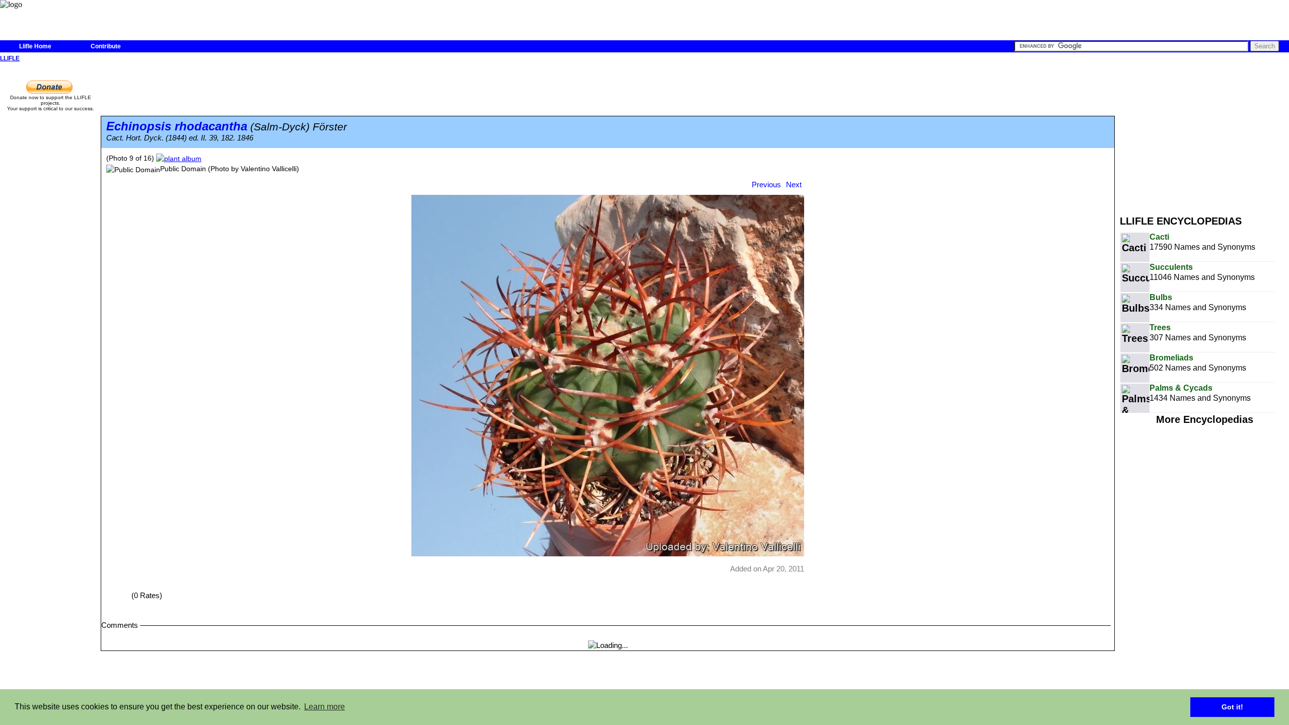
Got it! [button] (1232, 707)
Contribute (106, 46)
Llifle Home (35, 46)
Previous (766, 184)
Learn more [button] (324, 706)
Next (794, 184)
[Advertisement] (1204, 134)
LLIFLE (10, 58)
